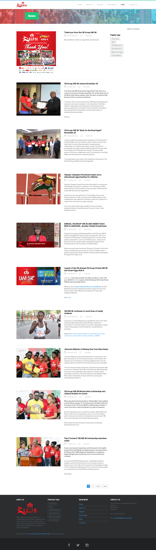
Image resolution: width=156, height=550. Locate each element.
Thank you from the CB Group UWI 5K (80, 32)
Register (100, 4)
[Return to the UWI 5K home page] (21, 4)
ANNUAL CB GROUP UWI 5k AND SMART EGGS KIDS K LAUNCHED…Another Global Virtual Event (85, 225)
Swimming (115, 39)
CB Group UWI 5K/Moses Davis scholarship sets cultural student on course (84, 392)
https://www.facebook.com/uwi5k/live (88, 287)
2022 (113, 42)
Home (80, 4)
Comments (88, 35)
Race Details (112, 4)
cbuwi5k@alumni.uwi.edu (123, 518)
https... (69, 297)
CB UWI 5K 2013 (117, 49)
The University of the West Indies (39, 534)
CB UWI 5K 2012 (117, 45)
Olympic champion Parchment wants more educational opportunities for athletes (82, 176)
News (123, 4)
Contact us (133, 4)
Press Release (116, 55)
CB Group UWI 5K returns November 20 (81, 83)
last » (105, 486)
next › (98, 486)
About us (89, 4)
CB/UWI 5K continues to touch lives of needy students (83, 312)
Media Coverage (133, 29)
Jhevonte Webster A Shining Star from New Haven (86, 349)
